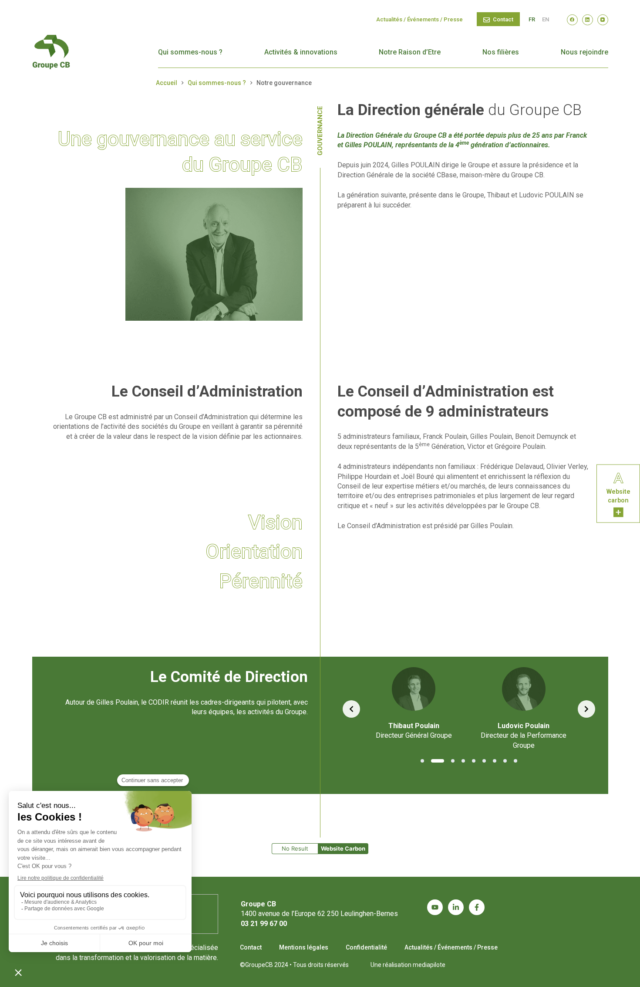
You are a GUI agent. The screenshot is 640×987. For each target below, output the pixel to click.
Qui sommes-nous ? (190, 52)
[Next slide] (586, 709)
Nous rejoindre (584, 52)
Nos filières (500, 52)
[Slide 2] (437, 761)
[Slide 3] (453, 761)
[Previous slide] (351, 709)
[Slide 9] (515, 761)
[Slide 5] (473, 761)
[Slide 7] (494, 761)
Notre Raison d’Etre (410, 52)
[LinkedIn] (587, 19)
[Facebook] (572, 19)
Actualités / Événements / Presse (419, 19)
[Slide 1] (422, 761)
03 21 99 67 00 (264, 923)
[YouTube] (602, 19)
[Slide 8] (505, 761)
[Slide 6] (484, 761)
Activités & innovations (300, 52)
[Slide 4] (463, 761)
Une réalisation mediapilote (408, 964)
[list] (469, 708)
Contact (503, 19)
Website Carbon (343, 848)
